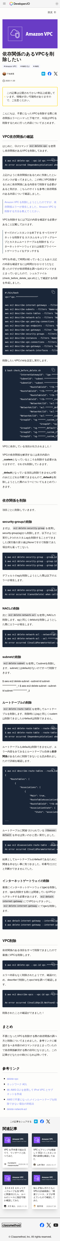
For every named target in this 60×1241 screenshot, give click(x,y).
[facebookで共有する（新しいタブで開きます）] (49, 74)
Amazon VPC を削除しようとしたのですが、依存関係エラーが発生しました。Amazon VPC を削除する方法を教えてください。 (30, 206)
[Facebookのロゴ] (42, 1225)
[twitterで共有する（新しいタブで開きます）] (56, 74)
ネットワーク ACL (17, 1084)
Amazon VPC (11, 66)
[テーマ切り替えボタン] (57, 4)
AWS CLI (25, 66)
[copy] (53, 160)
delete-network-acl (17, 1109)
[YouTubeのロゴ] (55, 1225)
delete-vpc (12, 1078)
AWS (37, 66)
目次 (50, 12)
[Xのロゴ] (49, 1225)
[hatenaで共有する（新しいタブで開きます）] (43, 74)
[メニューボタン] (4, 4)
